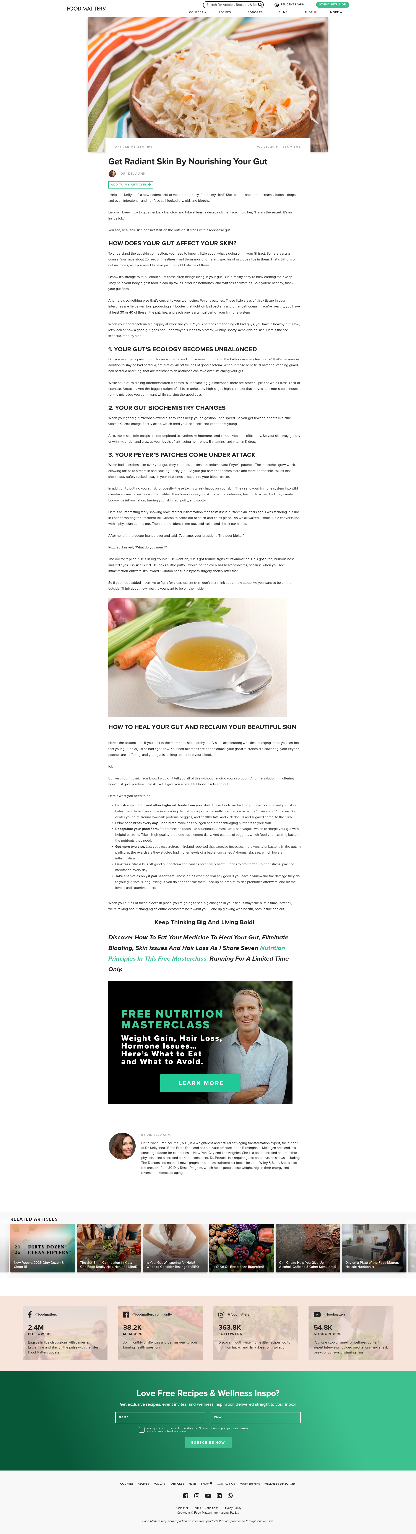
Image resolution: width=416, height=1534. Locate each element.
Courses (196, 12)
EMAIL (219, 1417)
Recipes (225, 12)
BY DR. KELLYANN (155, 1135)
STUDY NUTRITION (332, 4)
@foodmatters (46, 1314)
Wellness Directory (280, 1483)
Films (283, 12)
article (122, 146)
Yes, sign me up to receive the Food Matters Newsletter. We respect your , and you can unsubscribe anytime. (198, 1430)
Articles (177, 1483)
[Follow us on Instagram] (197, 1496)
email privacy (240, 1428)
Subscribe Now (208, 1442)
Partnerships (249, 1483)
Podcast (255, 12)
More (334, 12)
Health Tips (142, 146)
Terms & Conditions (205, 1508)
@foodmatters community (152, 1314)
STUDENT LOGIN (292, 4)
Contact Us (226, 1483)
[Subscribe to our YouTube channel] (208, 1496)
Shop (309, 12)
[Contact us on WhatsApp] (230, 1496)
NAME (123, 1417)
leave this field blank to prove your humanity (17, 1375)
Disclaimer (181, 1508)
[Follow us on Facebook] (186, 1496)
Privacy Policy (232, 1508)
